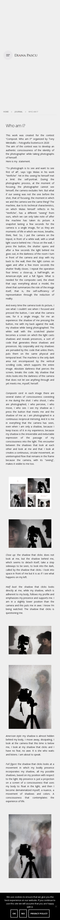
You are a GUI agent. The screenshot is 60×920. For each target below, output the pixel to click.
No (23, 913)
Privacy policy (39, 913)
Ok (14, 913)
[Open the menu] (8, 55)
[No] (56, 906)
